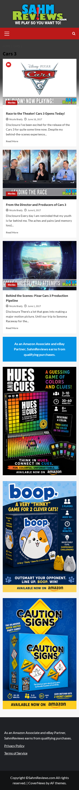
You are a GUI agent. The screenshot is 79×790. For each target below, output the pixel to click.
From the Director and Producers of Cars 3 (36, 204)
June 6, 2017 (34, 210)
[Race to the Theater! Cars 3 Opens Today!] (39, 83)
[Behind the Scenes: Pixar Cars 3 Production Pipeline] (39, 265)
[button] (7, 33)
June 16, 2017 (35, 119)
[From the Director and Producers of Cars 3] (39, 174)
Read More (12, 141)
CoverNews (36, 783)
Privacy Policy (14, 746)
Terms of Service (15, 753)
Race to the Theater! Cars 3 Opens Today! (35, 113)
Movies (11, 103)
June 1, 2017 (34, 306)
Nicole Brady (16, 119)
